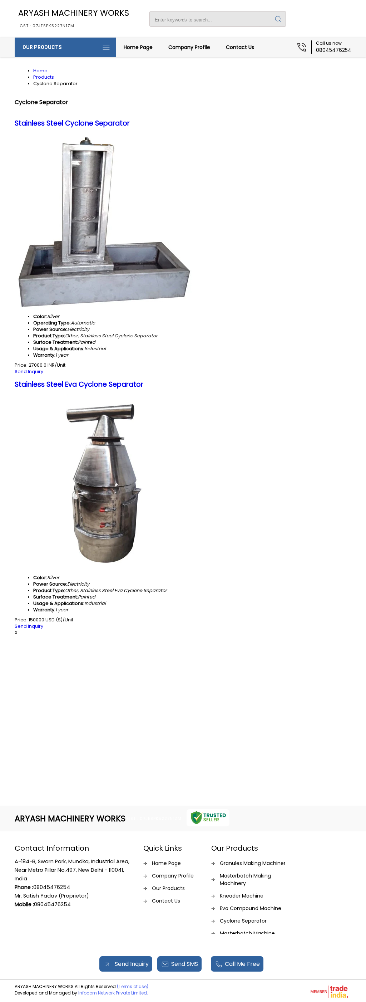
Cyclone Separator (243, 920)
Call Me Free (242, 964)
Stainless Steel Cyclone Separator (72, 123)
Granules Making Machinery (254, 863)
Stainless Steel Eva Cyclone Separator (79, 384)
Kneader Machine (241, 895)
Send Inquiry (29, 371)
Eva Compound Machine (250, 908)
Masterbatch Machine (247, 933)
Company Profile (189, 47)
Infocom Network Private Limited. (113, 993)
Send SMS (184, 964)
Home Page (138, 47)
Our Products (42, 47)
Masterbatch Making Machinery (245, 879)
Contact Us (240, 47)
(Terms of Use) (132, 986)
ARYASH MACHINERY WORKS (73, 18)
